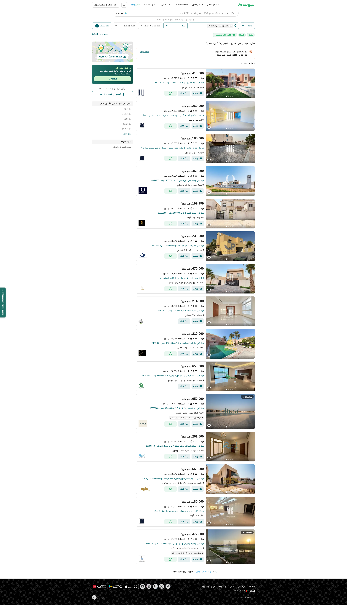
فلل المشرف (126, 114)
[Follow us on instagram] (148, 586)
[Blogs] (135, 5)
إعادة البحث (144, 51)
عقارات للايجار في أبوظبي (121, 147)
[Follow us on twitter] (161, 586)
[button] (247, 25)
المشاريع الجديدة (150, 5)
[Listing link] (195, 83)
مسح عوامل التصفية (99, 34)
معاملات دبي (166, 5)
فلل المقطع (126, 129)
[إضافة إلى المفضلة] (209, 95)
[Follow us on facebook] (168, 586)
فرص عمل (241, 586)
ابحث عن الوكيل (213, 5)
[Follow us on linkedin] (155, 586)
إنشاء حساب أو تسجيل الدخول (105, 5)
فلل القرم (127, 119)
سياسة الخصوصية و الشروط (213, 586)
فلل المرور (127, 109)
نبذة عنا (252, 586)
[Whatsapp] (170, 93)
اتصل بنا (230, 586)
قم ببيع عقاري (197, 5)
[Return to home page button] (246, 5)
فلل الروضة (127, 124)
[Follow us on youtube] (142, 586)
